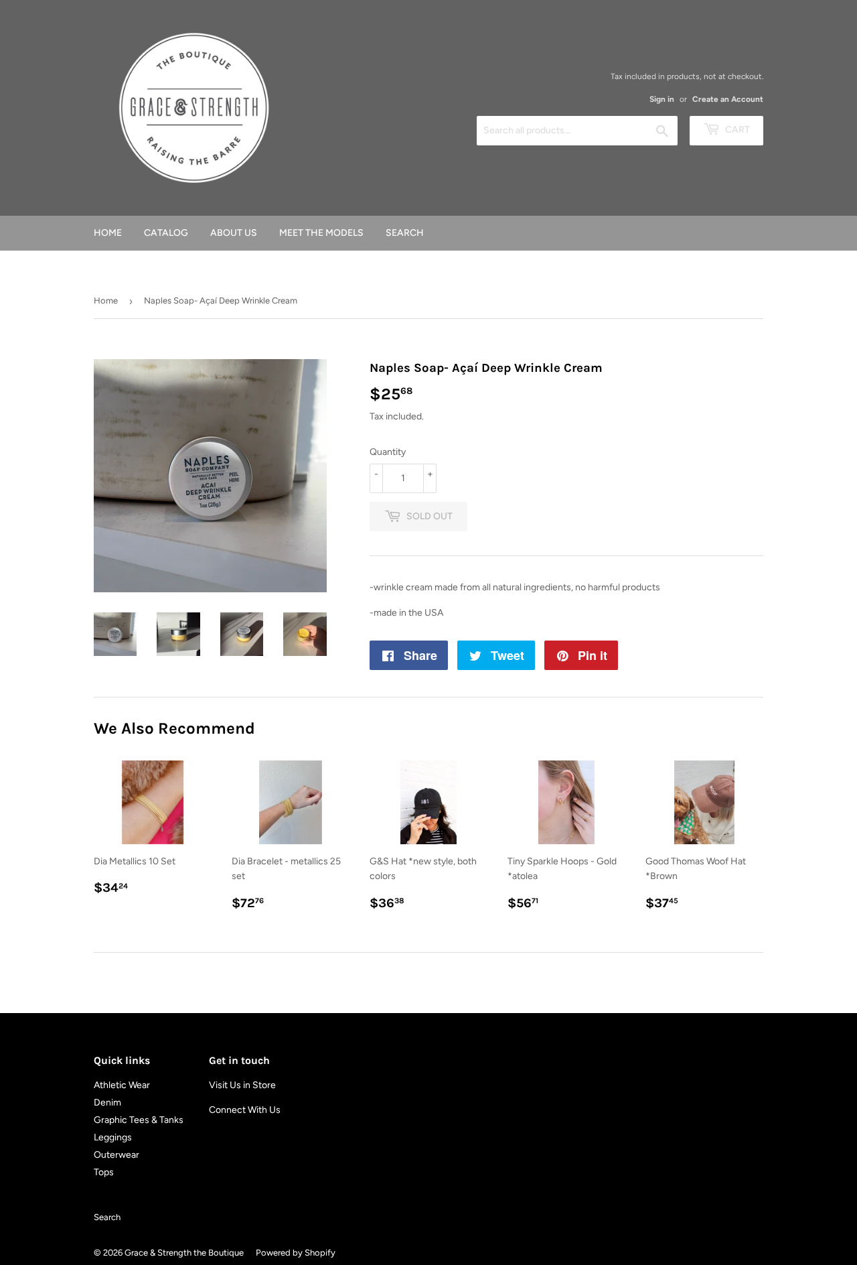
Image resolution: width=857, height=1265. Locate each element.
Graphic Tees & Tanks (138, 1120)
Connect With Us (245, 1110)
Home (108, 233)
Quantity (388, 452)
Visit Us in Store (242, 1085)
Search (405, 233)
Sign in (661, 99)
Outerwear (116, 1154)
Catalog (166, 233)
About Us (233, 233)
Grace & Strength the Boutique (184, 1253)
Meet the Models (321, 233)
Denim (107, 1102)
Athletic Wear (122, 1085)
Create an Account (727, 99)
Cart (736, 129)
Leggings (113, 1137)
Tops (104, 1172)
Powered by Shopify (295, 1253)
